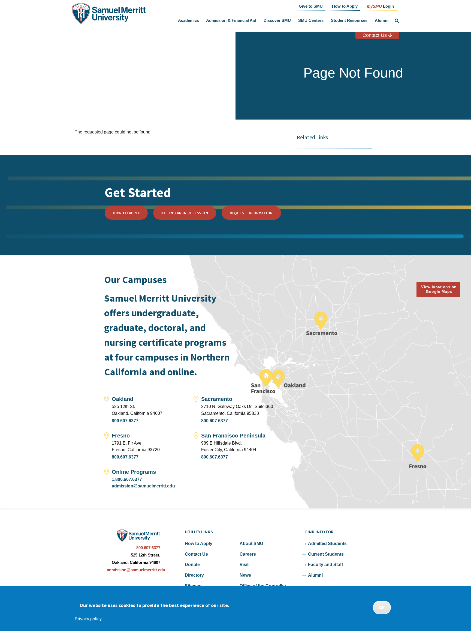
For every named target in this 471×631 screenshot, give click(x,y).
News (245, 575)
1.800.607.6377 (127, 479)
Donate (192, 564)
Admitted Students (327, 543)
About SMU (251, 543)
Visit (244, 564)
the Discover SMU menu (292, 20)
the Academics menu (200, 20)
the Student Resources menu (368, 20)
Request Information (251, 212)
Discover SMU (277, 20)
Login (380, 6)
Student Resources (349, 20)
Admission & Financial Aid (231, 20)
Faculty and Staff (325, 564)
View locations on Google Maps (439, 289)
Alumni (381, 20)
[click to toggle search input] (397, 21)
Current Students (326, 554)
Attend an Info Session (184, 212)
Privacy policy (88, 618)
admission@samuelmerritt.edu (143, 486)
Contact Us (375, 35)
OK (382, 607)
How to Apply (126, 212)
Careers (248, 554)
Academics (188, 20)
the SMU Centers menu (324, 20)
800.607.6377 (125, 420)
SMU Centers (311, 20)
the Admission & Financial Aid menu (257, 20)
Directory (194, 575)
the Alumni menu (389, 20)
